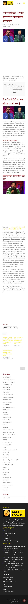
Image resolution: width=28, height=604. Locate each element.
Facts (4, 412)
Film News (5, 422)
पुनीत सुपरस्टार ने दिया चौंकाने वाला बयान (17, 90)
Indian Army (6, 442)
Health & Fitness (7, 435)
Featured (5, 417)
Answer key (6, 384)
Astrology (5, 387)
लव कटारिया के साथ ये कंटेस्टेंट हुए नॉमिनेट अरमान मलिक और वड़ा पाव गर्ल (7, 353)
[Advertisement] (14, 60)
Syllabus (5, 475)
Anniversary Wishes (8, 382)
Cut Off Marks (6, 394)
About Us (6, 535)
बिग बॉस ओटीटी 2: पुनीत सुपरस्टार (15, 88)
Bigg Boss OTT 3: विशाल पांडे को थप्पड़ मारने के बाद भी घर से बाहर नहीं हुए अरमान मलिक (18, 341)
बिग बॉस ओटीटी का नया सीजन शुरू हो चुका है (15, 86)
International (6, 445)
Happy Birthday (7, 432)
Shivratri (5, 470)
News (4, 455)
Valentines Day (7, 485)
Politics (5, 457)
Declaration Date (7, 397)
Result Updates (7, 465)
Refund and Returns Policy (11, 541)
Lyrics (4, 452)
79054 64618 (9, 586)
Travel (4, 480)
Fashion (5, 414)
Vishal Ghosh (7, 25)
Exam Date (6, 409)
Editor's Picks (6, 402)
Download (5, 399)
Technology (6, 477)
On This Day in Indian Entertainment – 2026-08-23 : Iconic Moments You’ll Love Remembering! (14, 559)
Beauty (5, 389)
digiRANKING (14, 602)
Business (5, 392)
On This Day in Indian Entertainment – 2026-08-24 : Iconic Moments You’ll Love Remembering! (14, 553)
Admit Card (6, 377)
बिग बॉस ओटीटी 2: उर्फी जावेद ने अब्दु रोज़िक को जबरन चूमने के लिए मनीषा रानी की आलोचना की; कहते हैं (8, 341)
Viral (4, 490)
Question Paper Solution (9, 460)
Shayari (5, 467)
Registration (6, 462)
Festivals (5, 419)
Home (5, 530)
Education (5, 404)
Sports (4, 472)
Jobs (4, 447)
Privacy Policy (7, 538)
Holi (4, 440)
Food (4, 424)
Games (5, 427)
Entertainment (6, 26)
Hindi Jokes (6, 437)
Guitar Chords (6, 430)
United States (6, 482)
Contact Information (9, 533)
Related (14, 92)
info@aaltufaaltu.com (8, 591)
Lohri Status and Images (9, 450)
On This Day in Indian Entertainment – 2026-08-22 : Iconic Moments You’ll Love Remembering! (14, 565)
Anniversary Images (8, 379)
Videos (4, 487)
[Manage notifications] (24, 600)
